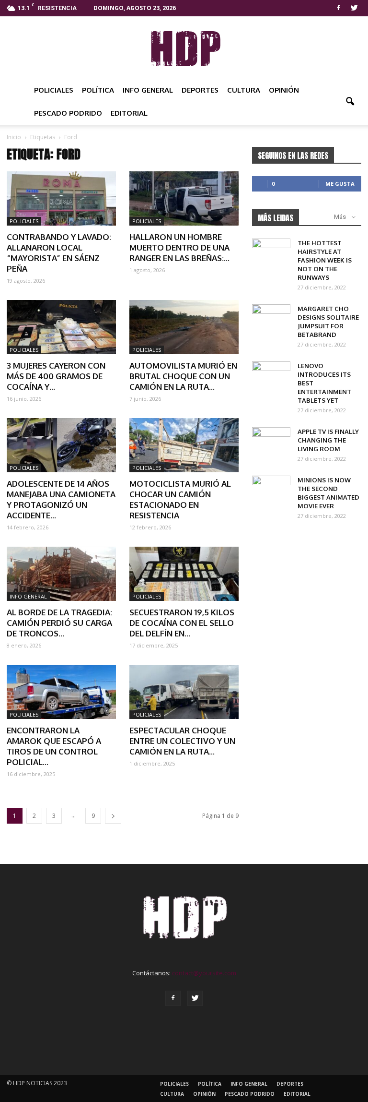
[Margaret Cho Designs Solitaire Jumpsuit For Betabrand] (271, 317)
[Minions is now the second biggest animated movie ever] (271, 489)
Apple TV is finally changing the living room (328, 440)
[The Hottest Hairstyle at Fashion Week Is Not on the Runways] (271, 252)
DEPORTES (200, 90)
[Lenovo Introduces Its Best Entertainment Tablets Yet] (271, 374)
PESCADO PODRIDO (68, 113)
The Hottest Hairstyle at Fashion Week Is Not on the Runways (325, 260)
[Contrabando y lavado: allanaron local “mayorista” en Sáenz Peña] (61, 198)
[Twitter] (354, 7)
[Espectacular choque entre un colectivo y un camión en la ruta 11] (184, 692)
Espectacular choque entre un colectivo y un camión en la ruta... (182, 740)
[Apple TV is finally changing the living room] (271, 440)
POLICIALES (53, 90)
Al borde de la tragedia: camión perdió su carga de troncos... (59, 622)
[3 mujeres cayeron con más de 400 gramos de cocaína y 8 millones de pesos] (61, 327)
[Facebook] (338, 7)
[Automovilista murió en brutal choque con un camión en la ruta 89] (184, 327)
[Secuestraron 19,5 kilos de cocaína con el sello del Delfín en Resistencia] (184, 574)
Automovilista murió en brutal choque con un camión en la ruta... (183, 376)
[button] (349, 101)
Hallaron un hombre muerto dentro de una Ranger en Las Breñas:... (179, 247)
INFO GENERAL (148, 90)
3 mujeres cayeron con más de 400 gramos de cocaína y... (56, 376)
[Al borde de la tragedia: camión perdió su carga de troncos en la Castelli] (61, 574)
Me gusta (340, 183)
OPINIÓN (284, 90)
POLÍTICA (98, 90)
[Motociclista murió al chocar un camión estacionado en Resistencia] (184, 445)
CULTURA (243, 90)
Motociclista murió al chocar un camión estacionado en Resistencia (180, 499)
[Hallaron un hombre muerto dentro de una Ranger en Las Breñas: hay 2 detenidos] (184, 198)
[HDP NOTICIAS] (184, 48)
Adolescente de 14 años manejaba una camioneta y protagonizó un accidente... (61, 499)
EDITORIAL (129, 113)
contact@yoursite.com (204, 973)
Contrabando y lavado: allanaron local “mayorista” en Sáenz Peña (59, 253)
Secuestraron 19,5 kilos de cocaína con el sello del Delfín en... (181, 622)
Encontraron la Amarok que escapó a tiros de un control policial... (54, 746)
